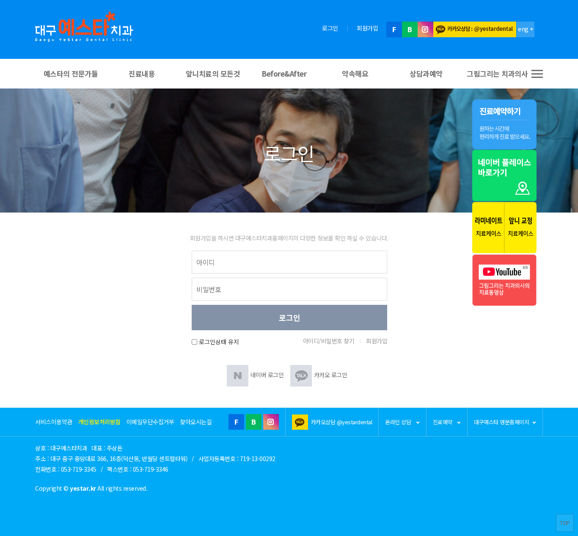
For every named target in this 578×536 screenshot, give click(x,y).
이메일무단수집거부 (150, 421)
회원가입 (367, 28)
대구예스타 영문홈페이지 (501, 422)
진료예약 (443, 422)
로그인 (330, 28)
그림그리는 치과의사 (497, 73)
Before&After (283, 73)
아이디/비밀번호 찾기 (329, 341)
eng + (525, 29)
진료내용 (142, 73)
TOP (565, 523)
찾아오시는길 (196, 421)
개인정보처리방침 (99, 421)
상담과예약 (426, 73)
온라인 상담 (399, 422)
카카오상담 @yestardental (341, 422)
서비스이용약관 (53, 421)
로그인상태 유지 (219, 342)
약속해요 (355, 73)
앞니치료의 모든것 (213, 73)
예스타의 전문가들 (71, 73)
